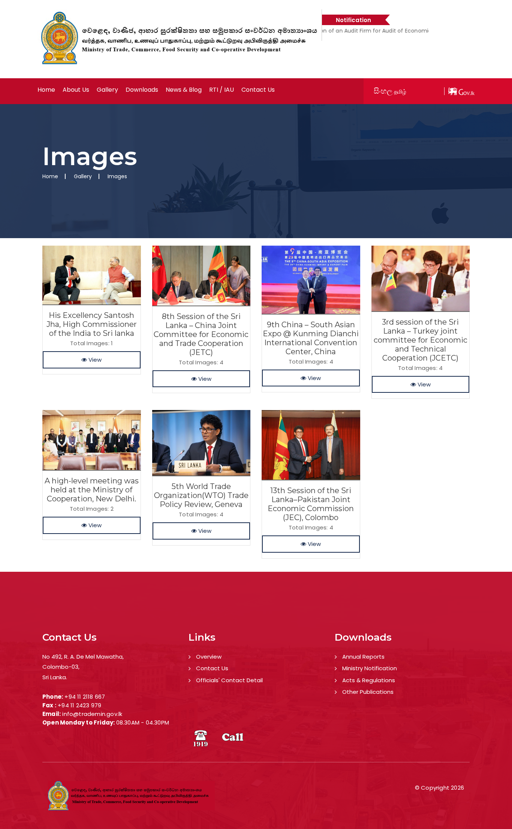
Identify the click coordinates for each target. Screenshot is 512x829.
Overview (209, 657)
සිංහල (383, 91)
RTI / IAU (221, 90)
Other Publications (368, 692)
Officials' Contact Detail (229, 680)
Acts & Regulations (368, 680)
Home (46, 90)
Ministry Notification (369, 668)
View (94, 360)
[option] (387, 35)
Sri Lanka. (54, 677)
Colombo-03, (60, 667)
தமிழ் (400, 91)
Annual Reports (363, 657)
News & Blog (184, 90)
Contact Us (212, 668)
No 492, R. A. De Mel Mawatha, (83, 657)
